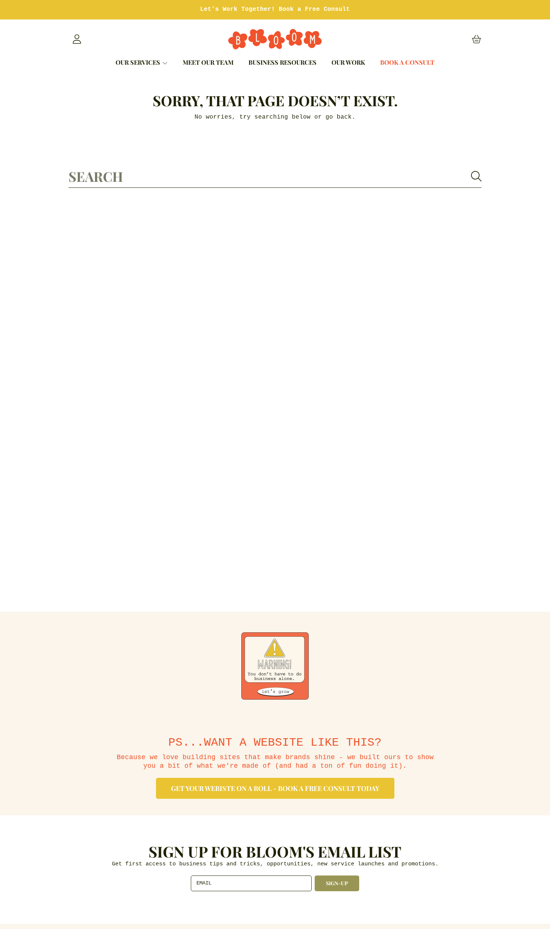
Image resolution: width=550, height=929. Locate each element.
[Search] (476, 176)
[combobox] (275, 176)
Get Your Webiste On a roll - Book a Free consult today (275, 788)
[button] (476, 39)
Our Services (139, 62)
